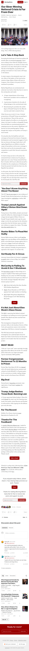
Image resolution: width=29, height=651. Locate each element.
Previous (6, 517)
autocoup (18, 60)
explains (18, 385)
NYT (5, 295)
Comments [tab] (4, 527)
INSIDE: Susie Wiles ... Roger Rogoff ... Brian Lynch (11, 586)
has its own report (12, 194)
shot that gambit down (7, 227)
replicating (15, 198)
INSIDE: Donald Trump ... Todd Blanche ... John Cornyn (9, 598)
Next (24, 517)
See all (4, 619)
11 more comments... (6, 568)
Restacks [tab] (11, 527)
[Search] (26, 575)
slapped (23, 367)
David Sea (7, 556)
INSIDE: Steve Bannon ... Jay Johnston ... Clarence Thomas (10, 611)
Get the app (22, 644)
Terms (15, 640)
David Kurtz (4, 19)
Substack (7, 648)
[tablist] (7, 527)
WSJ (5, 285)
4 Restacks (18, 507)
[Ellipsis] (27, 541)
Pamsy (6, 541)
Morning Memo (12, 429)
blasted (6, 399)
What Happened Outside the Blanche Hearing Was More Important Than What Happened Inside (10, 581)
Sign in (26, 2)
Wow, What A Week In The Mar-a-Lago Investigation (9, 607)
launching (13, 383)
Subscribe (20, 2)
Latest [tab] (6, 575)
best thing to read (8, 272)
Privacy (11, 640)
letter (9, 243)
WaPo (5, 290)
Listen (25, 20)
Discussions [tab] (12, 575)
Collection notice (22, 640)
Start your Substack (11, 644)
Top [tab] (3, 575)
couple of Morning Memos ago (10, 425)
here (13, 472)
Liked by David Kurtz (10, 543)
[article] (14, 585)
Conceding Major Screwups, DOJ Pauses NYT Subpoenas (10, 595)
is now (19, 413)
